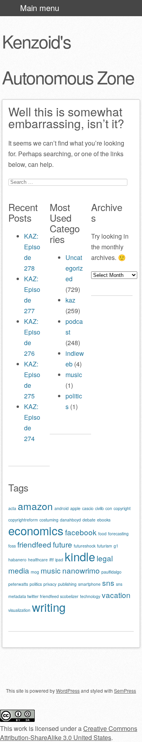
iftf (51, 560)
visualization (19, 610)
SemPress (125, 690)
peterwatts (18, 584)
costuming (48, 520)
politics (36, 584)
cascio (87, 508)
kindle (80, 556)
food (102, 533)
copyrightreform (23, 520)
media (18, 570)
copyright (122, 508)
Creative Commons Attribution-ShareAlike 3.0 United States (68, 733)
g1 (116, 546)
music (73, 374)
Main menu (39, 7)
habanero (17, 560)
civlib (99, 508)
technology (90, 596)
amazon (35, 506)
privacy (49, 584)
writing (48, 606)
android (61, 508)
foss (12, 546)
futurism (104, 546)
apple (75, 508)
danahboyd (70, 520)
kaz (70, 300)
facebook (81, 532)
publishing (67, 584)
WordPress (68, 690)
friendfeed (34, 544)
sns (108, 582)
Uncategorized (74, 268)
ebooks (103, 520)
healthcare (38, 560)
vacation (116, 594)
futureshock (84, 546)
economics (36, 530)
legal (105, 558)
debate (88, 520)
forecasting (118, 533)
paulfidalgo (111, 572)
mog (35, 572)
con (108, 508)
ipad (59, 560)
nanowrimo (81, 570)
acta (12, 508)
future (62, 544)
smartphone (89, 584)
